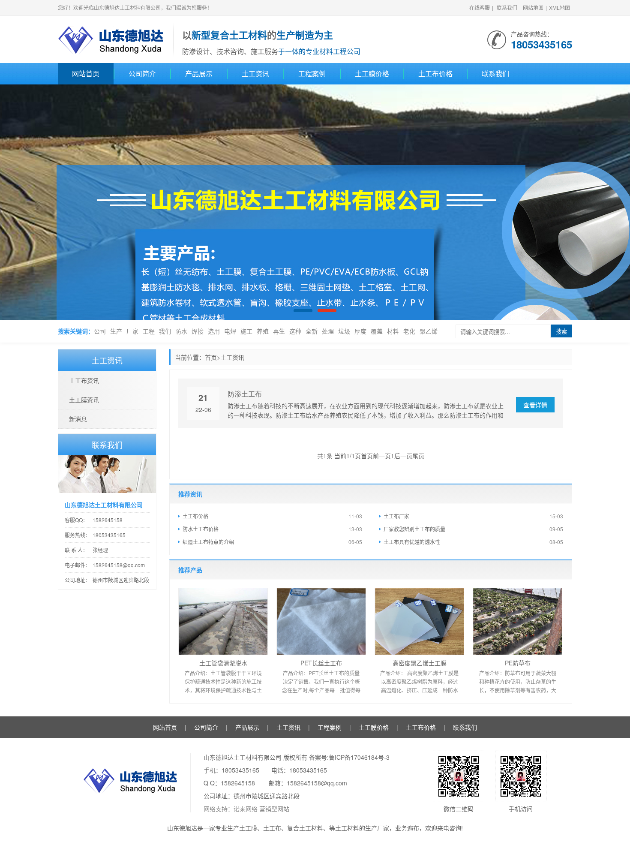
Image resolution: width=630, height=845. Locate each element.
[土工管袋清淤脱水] (223, 621)
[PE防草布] (517, 621)
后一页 (403, 455)
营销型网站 (274, 808)
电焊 (230, 331)
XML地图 (559, 7)
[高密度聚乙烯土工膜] (419, 621)
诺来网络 (246, 808)
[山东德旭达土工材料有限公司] (111, 38)
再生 (279, 331)
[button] (609, 202)
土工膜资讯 (84, 399)
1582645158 (108, 519)
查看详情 (535, 404)
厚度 (360, 331)
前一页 (382, 455)
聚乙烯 (429, 331)
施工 (246, 331)
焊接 (198, 331)
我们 (165, 331)
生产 (116, 331)
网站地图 (533, 7)
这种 (295, 331)
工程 (149, 331)
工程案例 (312, 73)
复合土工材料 (305, 828)
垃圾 (344, 331)
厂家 (132, 331)
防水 (181, 331)
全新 (312, 331)
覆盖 (377, 331)
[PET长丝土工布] (321, 621)
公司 (100, 331)
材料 (393, 331)
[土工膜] (315, 202)
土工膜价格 (372, 73)
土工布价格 (435, 73)
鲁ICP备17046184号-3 (359, 757)
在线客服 (479, 7)
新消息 (78, 419)
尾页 (418, 455)
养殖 (263, 331)
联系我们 (507, 7)
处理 (328, 331)
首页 (211, 357)
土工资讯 (255, 73)
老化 (409, 331)
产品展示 (199, 73)
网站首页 (85, 73)
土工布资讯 (84, 380)
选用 (214, 331)
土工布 (272, 828)
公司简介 (142, 73)
